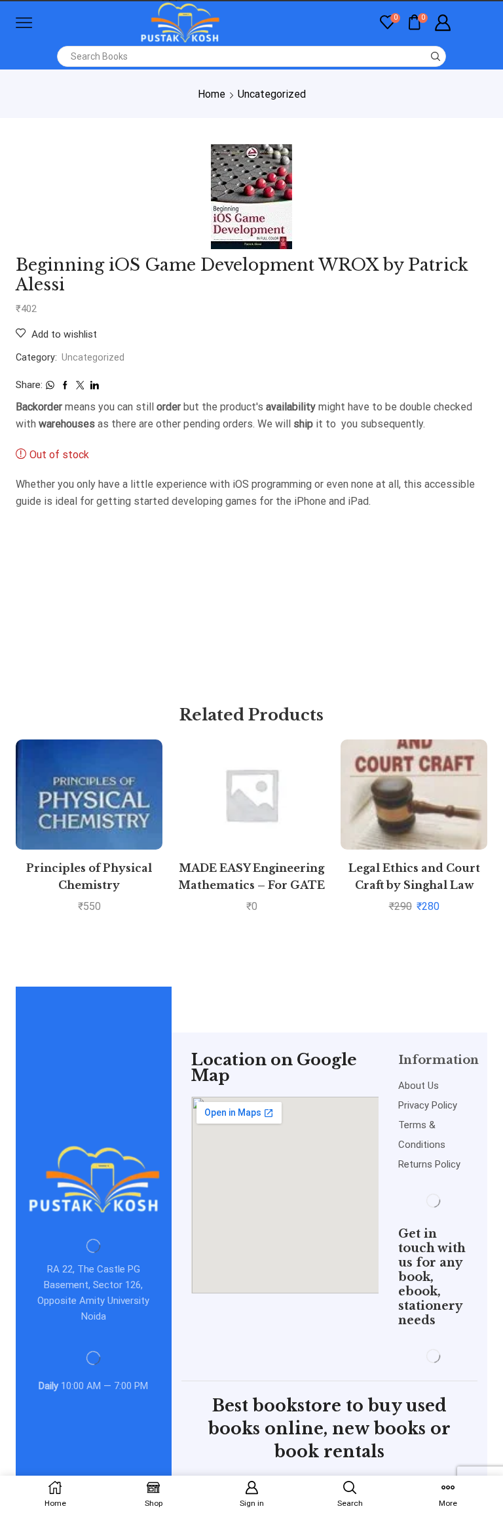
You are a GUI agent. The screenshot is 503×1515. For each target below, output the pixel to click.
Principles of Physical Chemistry (89, 876)
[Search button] (435, 56)
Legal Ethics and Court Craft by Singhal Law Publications (414, 885)
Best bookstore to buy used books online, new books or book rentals (329, 1429)
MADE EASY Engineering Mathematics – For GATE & (252, 885)
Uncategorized (272, 94)
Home (211, 94)
